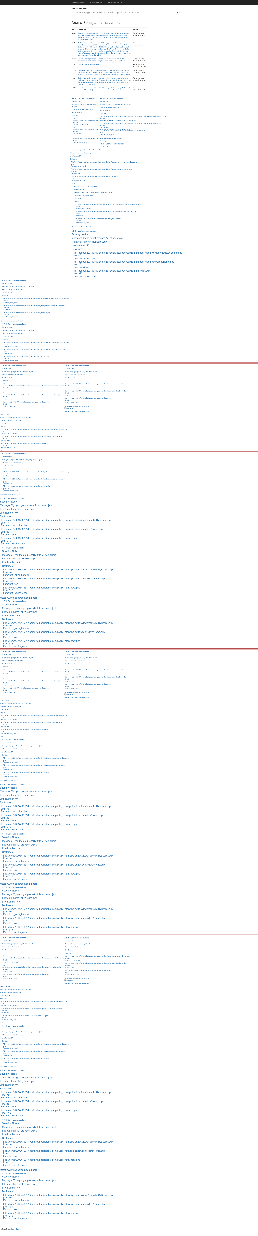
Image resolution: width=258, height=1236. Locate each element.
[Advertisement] (168, 41)
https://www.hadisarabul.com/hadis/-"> (56, 572)
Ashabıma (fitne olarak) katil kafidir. (89, 64)
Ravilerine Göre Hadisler (114, 3)
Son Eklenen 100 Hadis (96, 3)
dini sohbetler (16, 1229)
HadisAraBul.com (79, 2)
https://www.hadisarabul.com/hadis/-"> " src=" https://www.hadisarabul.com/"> (65, 429)
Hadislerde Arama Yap (79, 8)
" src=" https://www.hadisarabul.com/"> (106, 205)
